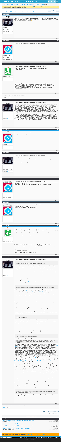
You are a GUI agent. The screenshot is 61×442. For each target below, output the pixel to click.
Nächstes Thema (34, 416)
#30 (57, 256)
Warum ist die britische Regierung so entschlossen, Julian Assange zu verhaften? (17, 428)
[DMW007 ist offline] (8, 22)
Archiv (26, 437)
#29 (57, 225)
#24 (57, 99)
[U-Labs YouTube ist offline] (8, 49)
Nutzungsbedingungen (31, 437)
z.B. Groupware (27, 290)
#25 (57, 129)
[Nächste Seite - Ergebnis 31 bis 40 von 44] (57, 11)
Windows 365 (34, 357)
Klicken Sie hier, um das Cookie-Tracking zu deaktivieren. (35, 434)
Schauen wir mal (35, 338)
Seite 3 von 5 (45, 10)
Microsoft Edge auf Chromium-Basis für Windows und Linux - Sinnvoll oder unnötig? (18, 425)
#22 (57, 40)
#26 (57, 152)
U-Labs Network (35, 1)
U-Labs (24, 437)
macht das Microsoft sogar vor (47, 326)
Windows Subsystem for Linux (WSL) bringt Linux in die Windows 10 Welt (16, 423)
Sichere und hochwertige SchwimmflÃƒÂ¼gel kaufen (43, 437)
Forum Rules (28, 1)
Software (42, 4)
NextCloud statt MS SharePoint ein (39, 291)
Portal (18, 1)
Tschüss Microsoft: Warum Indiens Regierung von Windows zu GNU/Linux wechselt (19, 4)
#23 (57, 63)
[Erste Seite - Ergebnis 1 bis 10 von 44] (48, 11)
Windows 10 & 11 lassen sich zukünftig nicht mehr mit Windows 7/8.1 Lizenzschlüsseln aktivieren (33, 360)
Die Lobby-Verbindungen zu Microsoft (27, 281)
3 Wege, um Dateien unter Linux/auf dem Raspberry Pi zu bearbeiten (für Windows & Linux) (19, 420)
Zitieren (57, 38)
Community (23, 1)
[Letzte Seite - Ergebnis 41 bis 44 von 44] (58, 11)
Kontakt (21, 437)
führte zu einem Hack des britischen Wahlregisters (41, 383)
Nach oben (57, 413)
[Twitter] (51, 1)
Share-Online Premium (55, 437)
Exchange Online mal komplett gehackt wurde (31, 377)
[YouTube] (49, 1)
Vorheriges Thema (27, 416)
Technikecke (37, 4)
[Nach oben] (60, 437)
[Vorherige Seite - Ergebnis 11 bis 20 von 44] (50, 11)
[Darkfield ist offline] (8, 71)
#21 (57, 14)
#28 (57, 202)
